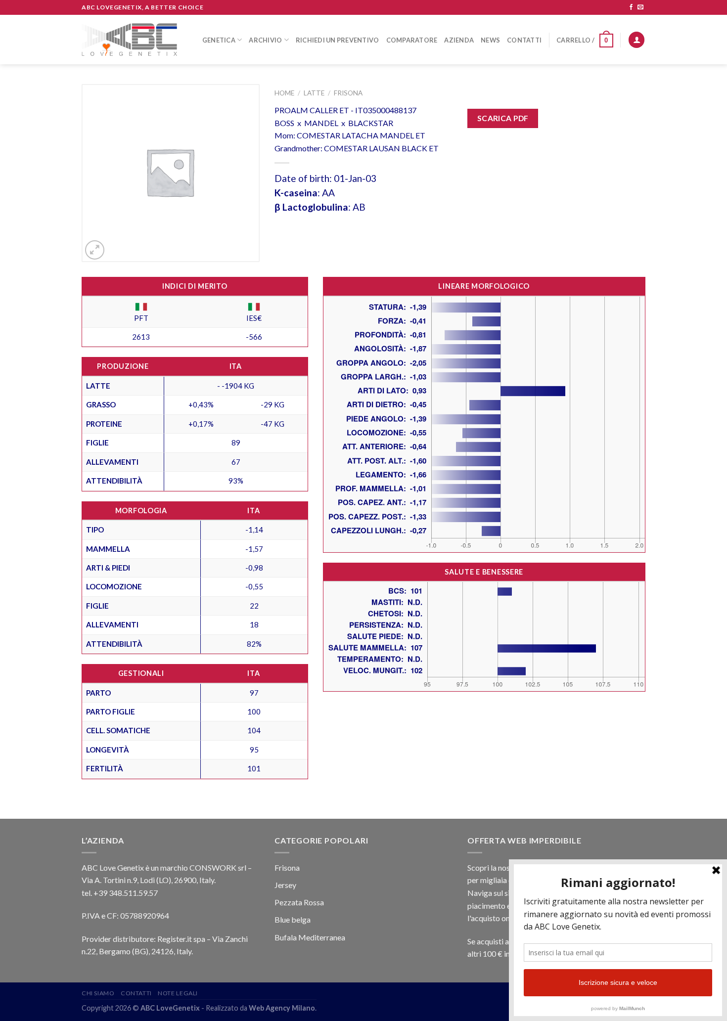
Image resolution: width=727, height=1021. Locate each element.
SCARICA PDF (503, 118)
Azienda (459, 40)
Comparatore (412, 40)
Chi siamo (98, 993)
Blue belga (292, 919)
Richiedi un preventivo (337, 40)
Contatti (524, 40)
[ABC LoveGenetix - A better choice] (129, 39)
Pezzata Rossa (299, 902)
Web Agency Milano (282, 1008)
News (490, 40)
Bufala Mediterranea (309, 937)
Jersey (285, 884)
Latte (314, 93)
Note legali (178, 993)
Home (284, 93)
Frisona (348, 93)
